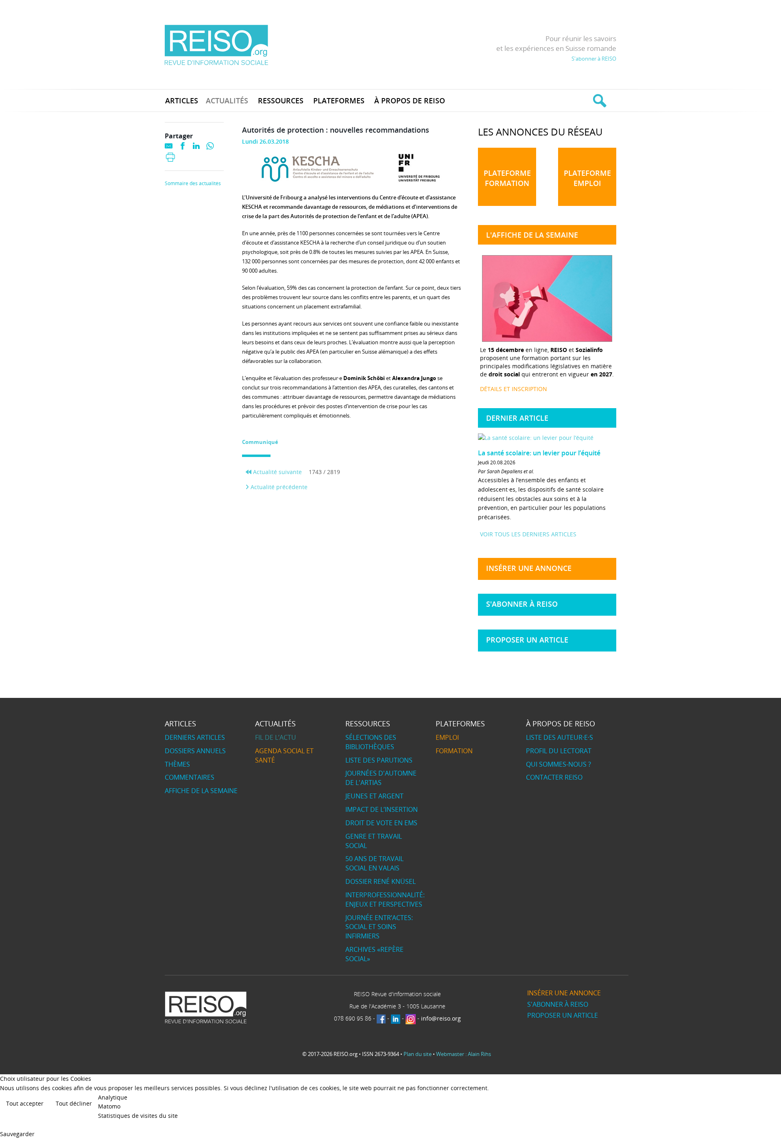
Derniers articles (195, 737)
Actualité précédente (278, 487)
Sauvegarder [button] (17, 1134)
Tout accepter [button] (25, 1103)
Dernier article (517, 418)
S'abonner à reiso (522, 604)
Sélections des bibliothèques (370, 742)
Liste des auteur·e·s (559, 737)
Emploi (447, 737)
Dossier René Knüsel (380, 881)
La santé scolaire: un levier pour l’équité (539, 452)
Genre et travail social (373, 841)
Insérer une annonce (529, 568)
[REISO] (216, 44)
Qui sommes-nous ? (558, 764)
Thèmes (177, 764)
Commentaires (189, 777)
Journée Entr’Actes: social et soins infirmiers (379, 927)
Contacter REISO (554, 777)
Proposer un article (527, 640)
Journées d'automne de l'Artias (381, 778)
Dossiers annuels (195, 750)
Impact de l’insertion (381, 809)
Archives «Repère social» (374, 954)
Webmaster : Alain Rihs (463, 1054)
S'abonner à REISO (594, 58)
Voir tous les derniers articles (528, 534)
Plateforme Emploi (587, 178)
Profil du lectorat (558, 750)
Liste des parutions (378, 760)
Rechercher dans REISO (598, 100)
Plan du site (418, 1054)
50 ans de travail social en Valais (374, 863)
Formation (454, 750)
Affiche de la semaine (201, 790)
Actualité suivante (276, 472)
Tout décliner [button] (74, 1103)
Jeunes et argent (374, 795)
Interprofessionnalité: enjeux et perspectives (385, 899)
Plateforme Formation (507, 178)
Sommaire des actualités (193, 183)
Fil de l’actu (275, 737)
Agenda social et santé (284, 755)
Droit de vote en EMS (381, 822)
